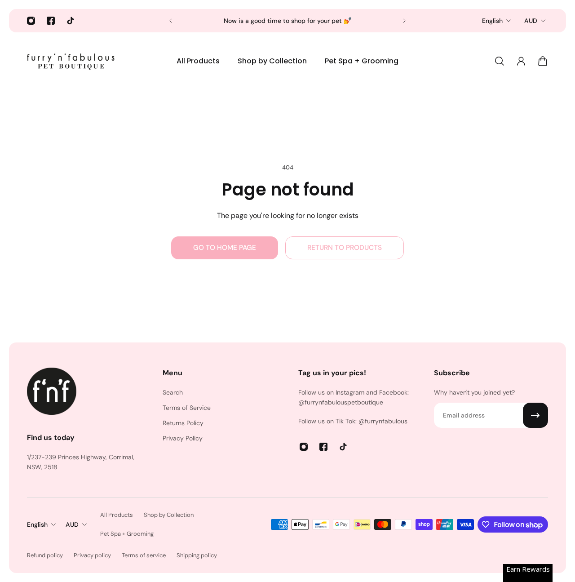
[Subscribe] (535, 415)
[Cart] (542, 61)
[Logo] (72, 61)
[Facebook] (51, 21)
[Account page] (521, 61)
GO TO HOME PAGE (224, 247)
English (492, 21)
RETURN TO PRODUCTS (344, 247)
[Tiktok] (70, 21)
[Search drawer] (499, 61)
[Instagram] (31, 21)
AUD (530, 21)
